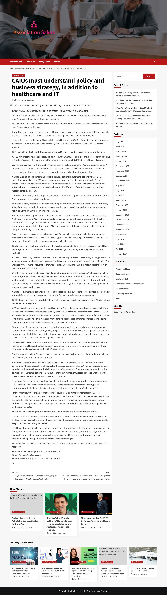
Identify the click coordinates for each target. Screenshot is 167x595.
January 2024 (121, 254)
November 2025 (122, 171)
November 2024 (122, 219)
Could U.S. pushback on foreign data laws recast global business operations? (133, 117)
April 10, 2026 (84, 579)
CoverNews (91, 591)
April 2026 (120, 146)
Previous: (34, 475)
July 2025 (120, 190)
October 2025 (121, 176)
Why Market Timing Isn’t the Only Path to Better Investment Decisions (133, 94)
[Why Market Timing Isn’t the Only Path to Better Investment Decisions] (24, 556)
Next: (86, 475)
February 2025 (122, 205)
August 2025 (121, 185)
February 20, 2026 (60, 533)
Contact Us (30, 61)
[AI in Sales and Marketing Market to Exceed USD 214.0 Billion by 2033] (54, 556)
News (118, 298)
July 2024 (120, 239)
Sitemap (56, 61)
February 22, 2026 (26, 527)
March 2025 (121, 200)
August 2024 (121, 234)
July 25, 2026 (25, 577)
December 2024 (122, 215)
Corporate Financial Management (130, 284)
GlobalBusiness (122, 289)
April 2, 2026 (113, 577)
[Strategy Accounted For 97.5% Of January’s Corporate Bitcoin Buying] (95, 504)
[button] (155, 62)
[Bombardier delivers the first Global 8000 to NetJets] (143, 556)
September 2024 (122, 229)
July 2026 (120, 141)
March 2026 (121, 151)
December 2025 (122, 166)
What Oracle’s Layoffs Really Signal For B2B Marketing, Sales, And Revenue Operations (134, 109)
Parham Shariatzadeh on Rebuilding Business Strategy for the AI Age (25, 521)
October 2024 (121, 224)
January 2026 (121, 161)
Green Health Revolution (124, 312)
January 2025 (121, 210)
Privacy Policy (44, 61)
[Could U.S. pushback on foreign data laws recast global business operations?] (113, 556)
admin (16, 100)
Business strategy (18, 75)
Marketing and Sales (124, 293)
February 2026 (122, 156)
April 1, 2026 (143, 574)
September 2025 (122, 180)
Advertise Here (16, 61)
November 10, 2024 (27, 100)
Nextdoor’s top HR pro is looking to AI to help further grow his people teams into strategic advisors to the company (59, 524)
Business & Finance (124, 269)
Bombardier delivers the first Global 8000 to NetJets (134, 124)
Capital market (122, 279)
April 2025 (120, 195)
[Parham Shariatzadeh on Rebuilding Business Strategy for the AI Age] (26, 504)
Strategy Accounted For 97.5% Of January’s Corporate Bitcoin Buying (95, 521)
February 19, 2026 (95, 527)
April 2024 (120, 249)
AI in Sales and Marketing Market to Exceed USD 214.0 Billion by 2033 (134, 101)
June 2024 (120, 244)
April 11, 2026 (54, 577)
